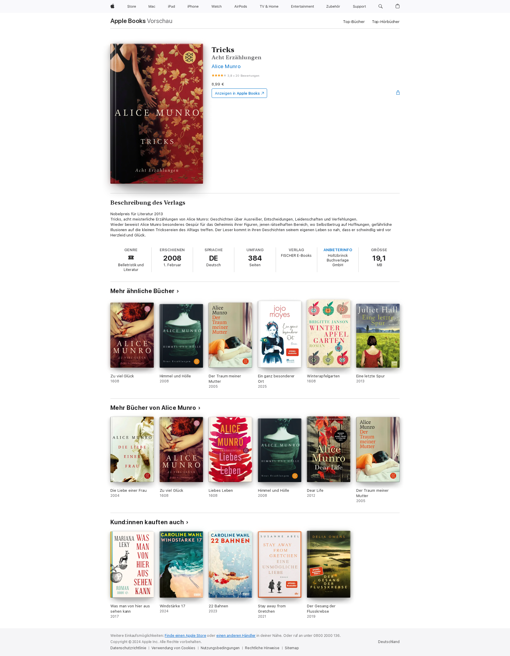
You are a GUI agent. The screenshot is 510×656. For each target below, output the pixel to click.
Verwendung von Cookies (173, 648)
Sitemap (292, 648)
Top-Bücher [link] (354, 21)
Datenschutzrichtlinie (128, 648)
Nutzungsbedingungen (220, 648)
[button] (380, 6)
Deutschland (389, 642)
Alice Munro (226, 66)
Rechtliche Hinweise (262, 648)
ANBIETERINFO (337, 250)
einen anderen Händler (236, 636)
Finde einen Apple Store (185, 636)
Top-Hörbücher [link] (386, 21)
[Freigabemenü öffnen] (398, 93)
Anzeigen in (237, 93)
